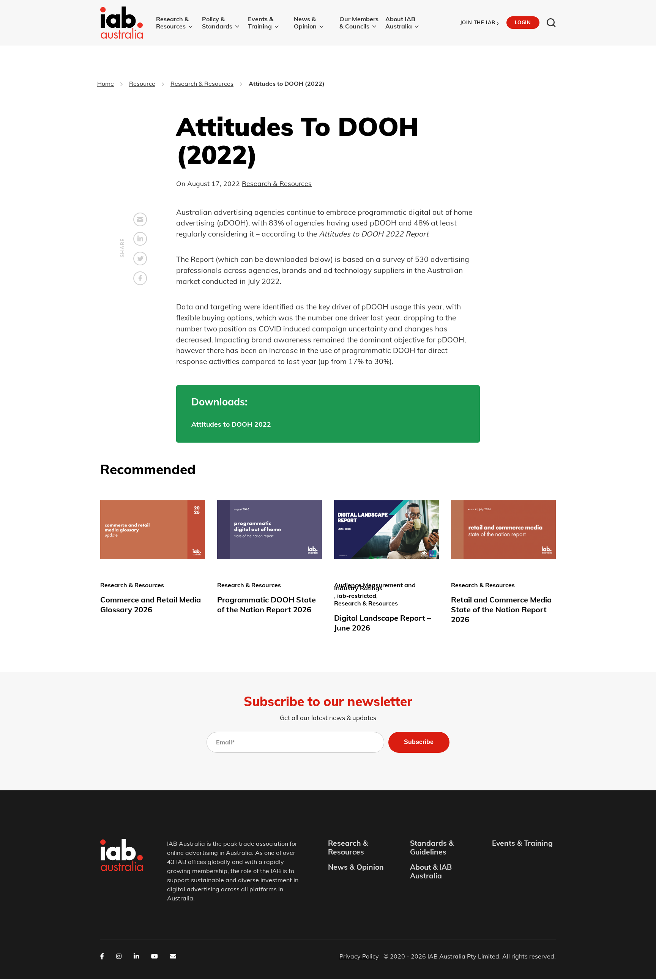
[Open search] (551, 22)
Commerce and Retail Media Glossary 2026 (150, 604)
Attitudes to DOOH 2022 (231, 424)
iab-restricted (356, 595)
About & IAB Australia (431, 871)
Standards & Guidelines (432, 847)
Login (523, 22)
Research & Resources (172, 23)
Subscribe (419, 742)
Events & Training (260, 23)
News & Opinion (305, 23)
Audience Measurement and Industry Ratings (375, 586)
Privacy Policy (359, 956)
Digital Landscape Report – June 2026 (382, 622)
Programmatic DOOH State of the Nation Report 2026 (266, 604)
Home (105, 83)
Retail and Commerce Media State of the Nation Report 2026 (501, 609)
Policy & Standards (217, 23)
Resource (142, 83)
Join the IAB (479, 22)
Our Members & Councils (358, 23)
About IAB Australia (400, 23)
